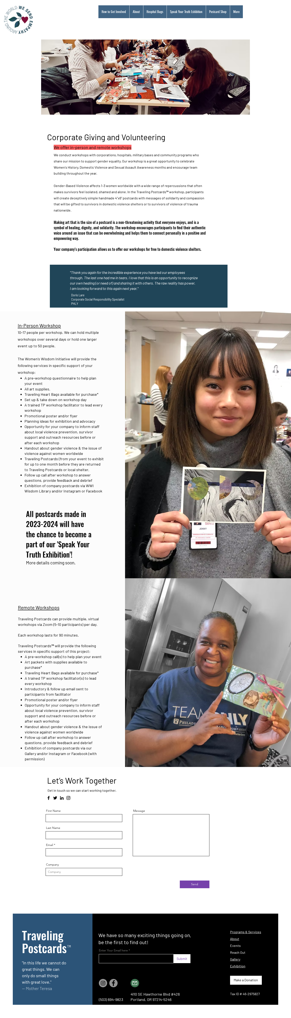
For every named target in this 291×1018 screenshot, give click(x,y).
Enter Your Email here (113, 950)
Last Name (53, 827)
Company (52, 864)
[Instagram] (68, 797)
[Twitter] (55, 797)
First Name (53, 810)
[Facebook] (48, 797)
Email (49, 844)
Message (139, 810)
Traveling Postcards (44, 941)
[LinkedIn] (61, 797)
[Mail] (135, 983)
